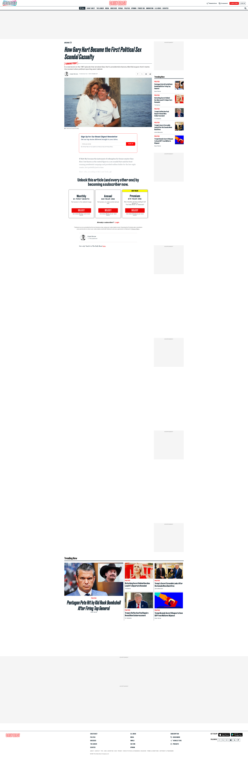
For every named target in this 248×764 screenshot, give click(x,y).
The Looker (100, 8)
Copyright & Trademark (166, 751)
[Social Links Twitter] (223, 740)
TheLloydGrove (93, 238)
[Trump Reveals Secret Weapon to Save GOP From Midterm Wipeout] (179, 144)
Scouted (165, 8)
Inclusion (143, 751)
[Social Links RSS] (234, 740)
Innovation (149, 8)
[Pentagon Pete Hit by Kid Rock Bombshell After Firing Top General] (179, 89)
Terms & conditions (153, 751)
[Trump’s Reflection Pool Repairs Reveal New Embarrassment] (179, 116)
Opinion (133, 8)
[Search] (245, 8)
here (104, 246)
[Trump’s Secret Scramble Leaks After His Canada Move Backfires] (179, 130)
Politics (127, 8)
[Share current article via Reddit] (150, 74)
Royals (120, 8)
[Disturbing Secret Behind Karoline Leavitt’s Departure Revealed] (179, 103)
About (92, 751)
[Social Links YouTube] (230, 740)
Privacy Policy (110, 146)
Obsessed (113, 8)
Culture (132, 744)
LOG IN (242, 3)
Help (115, 751)
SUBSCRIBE (234, 3)
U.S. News (158, 8)
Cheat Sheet (91, 8)
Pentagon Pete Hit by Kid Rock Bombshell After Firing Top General (94, 605)
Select (81, 210)
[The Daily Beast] (118, 3)
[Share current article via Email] (146, 74)
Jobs (105, 751)
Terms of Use (101, 146)
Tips (102, 751)
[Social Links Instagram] (226, 740)
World (132, 740)
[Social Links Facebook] (219, 740)
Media (107, 8)
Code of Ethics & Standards (131, 751)
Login (117, 222)
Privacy (120, 751)
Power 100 (141, 8)
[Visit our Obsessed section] (15, 3)
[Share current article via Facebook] (137, 74)
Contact (97, 751)
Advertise (110, 751)
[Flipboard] (238, 740)
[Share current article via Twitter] (142, 74)
